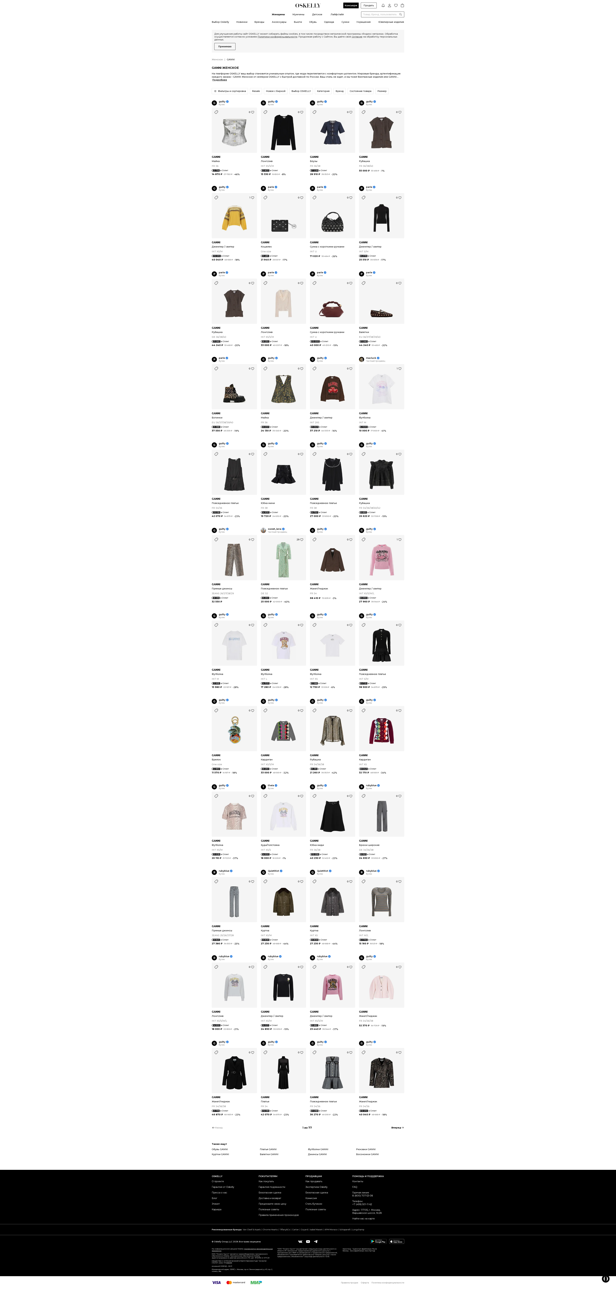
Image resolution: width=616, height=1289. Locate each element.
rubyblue (371, 785)
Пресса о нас (219, 1192)
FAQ (354, 1187)
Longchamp (358, 1229)
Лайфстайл (337, 14)
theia (271, 785)
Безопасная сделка (270, 1192)
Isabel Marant (316, 1229)
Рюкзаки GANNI (366, 1149)
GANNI (216, 156)
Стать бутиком (313, 1203)
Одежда (329, 22)
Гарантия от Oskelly (223, 1187)
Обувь (313, 22)
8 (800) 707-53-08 (362, 1195)
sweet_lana (274, 529)
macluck (371, 358)
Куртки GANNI (220, 1154)
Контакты (357, 1181)
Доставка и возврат (270, 1198)
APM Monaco (331, 1229)
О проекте (218, 1181)
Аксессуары (279, 22)
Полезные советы (269, 1209)
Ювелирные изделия (391, 22)
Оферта (365, 1282)
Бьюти (298, 22)
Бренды (259, 22)
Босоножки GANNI (367, 1154)
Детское (317, 14)
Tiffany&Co (284, 1229)
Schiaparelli (344, 1229)
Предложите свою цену (272, 1203)
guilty (222, 101)
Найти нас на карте (363, 1218)
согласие (357, 36)
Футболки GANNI (318, 1149)
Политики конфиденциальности (277, 36)
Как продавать (313, 1181)
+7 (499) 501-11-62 (362, 1204)
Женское (217, 59)
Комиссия (311, 1198)
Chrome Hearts (270, 1229)
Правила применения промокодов (279, 1215)
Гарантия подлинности (272, 1187)
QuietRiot (273, 871)
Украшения (363, 22)
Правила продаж (349, 1282)
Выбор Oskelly (220, 22)
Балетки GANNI (269, 1154)
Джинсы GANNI (317, 1154)
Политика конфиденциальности (388, 1282)
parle (271, 187)
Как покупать (266, 1181)
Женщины (278, 14)
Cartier (295, 1229)
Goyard (304, 1229)
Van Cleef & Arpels (252, 1229)
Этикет (216, 1203)
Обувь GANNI (220, 1149)
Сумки (345, 22)
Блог (214, 1198)
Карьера (216, 1209)
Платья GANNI (268, 1149)
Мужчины (298, 14)
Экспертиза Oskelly (316, 1187)
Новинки (241, 22)
